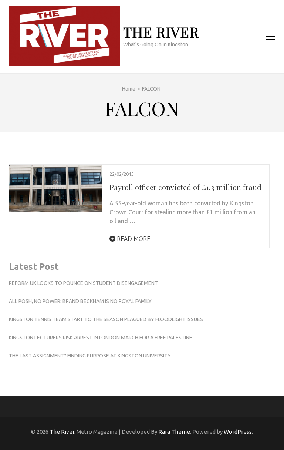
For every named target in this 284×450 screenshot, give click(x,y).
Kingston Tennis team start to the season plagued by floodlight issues (106, 319)
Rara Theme (174, 432)
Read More (132, 238)
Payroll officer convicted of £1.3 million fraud (185, 187)
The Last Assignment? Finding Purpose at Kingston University (90, 356)
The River (161, 32)
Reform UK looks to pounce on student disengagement (83, 283)
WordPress (238, 432)
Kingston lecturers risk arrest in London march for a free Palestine (100, 337)
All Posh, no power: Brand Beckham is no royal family (80, 301)
